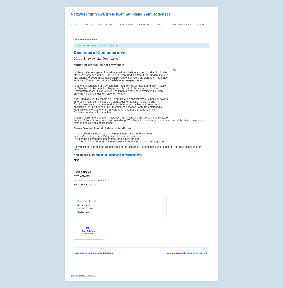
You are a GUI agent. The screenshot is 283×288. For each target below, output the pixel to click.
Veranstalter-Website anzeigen (90, 180)
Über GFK (160, 25)
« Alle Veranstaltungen (85, 39)
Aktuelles (88, 25)
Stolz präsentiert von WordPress (83, 276)
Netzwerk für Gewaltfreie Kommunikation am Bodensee (121, 14)
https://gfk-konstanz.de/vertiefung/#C (119, 154)
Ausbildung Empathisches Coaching (93, 253)
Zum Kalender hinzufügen (89, 232)
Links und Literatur (181, 25)
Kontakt (201, 25)
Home (73, 25)
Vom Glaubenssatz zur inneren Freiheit (188, 253)
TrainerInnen (126, 25)
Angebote (144, 25)
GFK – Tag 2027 (106, 25)
